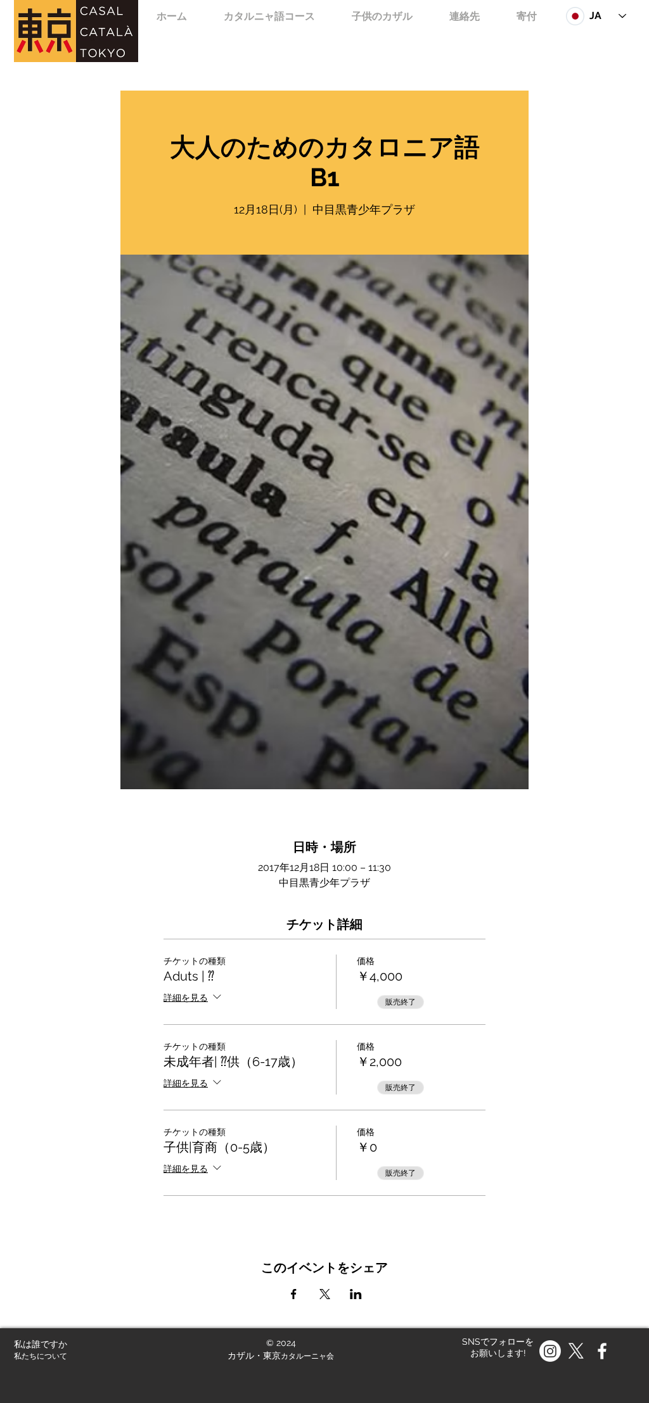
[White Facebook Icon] (602, 1351)
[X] (576, 1351)
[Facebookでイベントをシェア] (294, 1294)
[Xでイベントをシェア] (325, 1294)
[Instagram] (550, 1351)
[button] (382, 16)
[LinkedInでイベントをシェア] (356, 1294)
